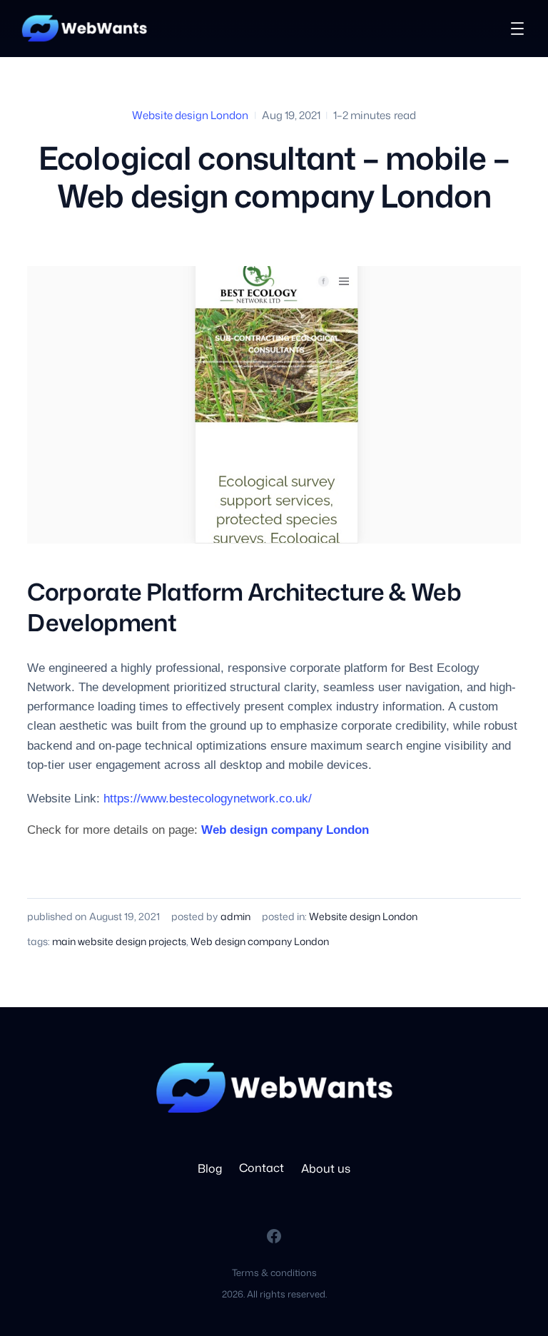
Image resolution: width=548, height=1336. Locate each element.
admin (235, 916)
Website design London (190, 115)
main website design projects (119, 941)
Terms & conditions (274, 1272)
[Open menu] (517, 28)
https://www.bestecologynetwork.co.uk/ (207, 798)
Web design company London (285, 830)
